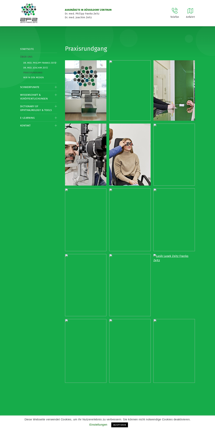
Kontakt (25, 125)
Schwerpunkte (30, 87)
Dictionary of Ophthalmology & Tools (36, 108)
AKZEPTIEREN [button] (119, 425)
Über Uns (26, 56)
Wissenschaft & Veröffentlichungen (34, 96)
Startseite (27, 49)
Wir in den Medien (33, 77)
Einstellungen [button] (98, 424)
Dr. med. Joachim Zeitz (35, 67)
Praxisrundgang (32, 72)
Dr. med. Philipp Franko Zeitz (39, 63)
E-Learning (27, 117)
